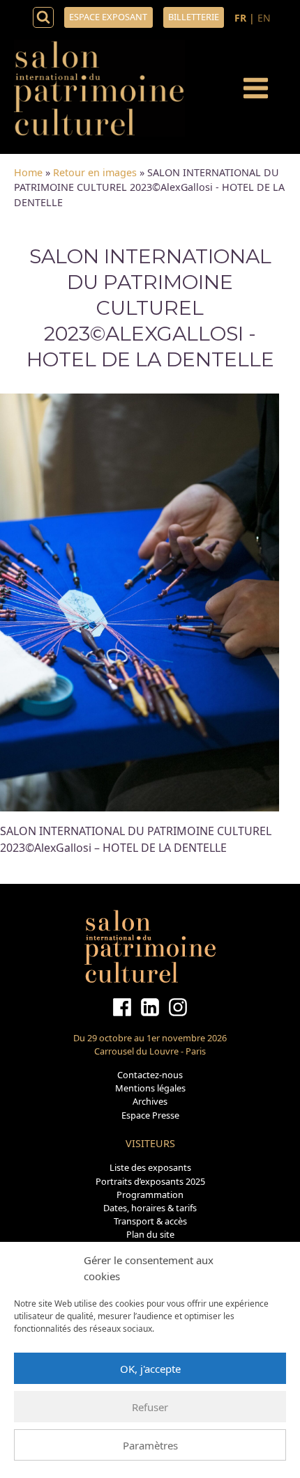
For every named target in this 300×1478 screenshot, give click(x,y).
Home (28, 172)
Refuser (150, 1407)
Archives (150, 1101)
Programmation (150, 1194)
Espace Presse (150, 1115)
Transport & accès (150, 1221)
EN (264, 17)
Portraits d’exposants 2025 (150, 1181)
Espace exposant (108, 16)
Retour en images (95, 172)
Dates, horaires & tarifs (150, 1207)
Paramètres (150, 1445)
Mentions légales (150, 1088)
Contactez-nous (150, 1074)
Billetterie (193, 16)
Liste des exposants (150, 1167)
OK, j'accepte (150, 1369)
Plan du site (150, 1234)
